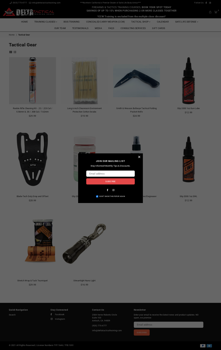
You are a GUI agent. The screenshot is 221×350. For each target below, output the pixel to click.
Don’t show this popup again (112, 196)
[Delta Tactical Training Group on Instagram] (113, 190)
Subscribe (110, 181)
